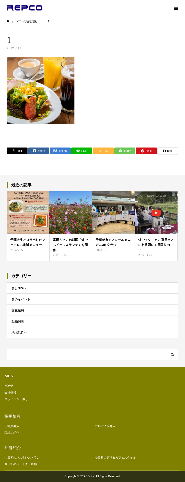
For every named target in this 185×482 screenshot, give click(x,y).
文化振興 (18, 310)
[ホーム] (8, 21)
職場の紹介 (12, 432)
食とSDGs (19, 288)
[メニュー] (176, 8)
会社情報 (10, 392)
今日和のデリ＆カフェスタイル (115, 457)
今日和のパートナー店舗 (21, 464)
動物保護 (18, 321)
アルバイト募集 (105, 426)
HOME (9, 385)
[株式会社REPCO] (24, 8)
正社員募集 (12, 426)
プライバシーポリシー (19, 399)
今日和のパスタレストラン (22, 457)
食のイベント (21, 299)
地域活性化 (19, 332)
